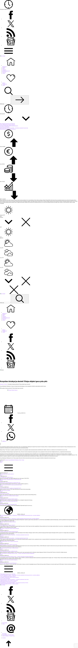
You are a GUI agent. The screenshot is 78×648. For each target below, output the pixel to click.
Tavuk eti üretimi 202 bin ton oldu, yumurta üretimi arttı (10, 488)
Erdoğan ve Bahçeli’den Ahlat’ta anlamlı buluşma (9, 125)
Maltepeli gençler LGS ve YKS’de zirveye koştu (8, 544)
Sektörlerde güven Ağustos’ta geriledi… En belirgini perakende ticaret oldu (14, 127)
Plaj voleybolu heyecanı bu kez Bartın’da (7, 123)
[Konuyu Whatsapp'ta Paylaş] (10, 440)
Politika (1, 516)
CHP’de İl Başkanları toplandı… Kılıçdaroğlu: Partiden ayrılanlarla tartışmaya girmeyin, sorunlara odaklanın (19, 518)
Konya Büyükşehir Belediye (13, 459)
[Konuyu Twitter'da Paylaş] (10, 431)
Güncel (5, 384)
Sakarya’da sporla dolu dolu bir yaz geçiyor (8, 129)
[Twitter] (10, 27)
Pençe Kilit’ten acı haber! (4, 493)
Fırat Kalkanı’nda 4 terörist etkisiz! (6, 477)
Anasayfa (2, 384)
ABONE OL (4, 441)
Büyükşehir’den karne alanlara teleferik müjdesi (9, 498)
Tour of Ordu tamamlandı (4, 126)
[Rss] (10, 36)
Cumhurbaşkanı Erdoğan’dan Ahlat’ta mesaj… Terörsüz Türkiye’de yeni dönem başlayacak (16, 556)
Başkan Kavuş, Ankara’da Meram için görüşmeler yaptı (10, 482)
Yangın (23, 459)
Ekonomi (1, 535)
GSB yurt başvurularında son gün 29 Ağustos (8, 563)
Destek (6, 459)
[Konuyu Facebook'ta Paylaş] (10, 422)
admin (1, 462)
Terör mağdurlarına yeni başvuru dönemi (7, 124)
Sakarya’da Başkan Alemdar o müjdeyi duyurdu (8, 551)
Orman (20, 459)
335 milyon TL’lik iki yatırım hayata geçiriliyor (8, 504)
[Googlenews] (10, 45)
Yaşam (1, 542)
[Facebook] (10, 18)
